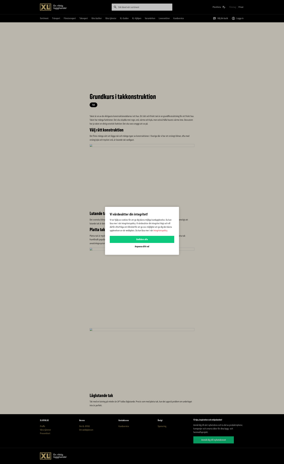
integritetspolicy (160, 230)
